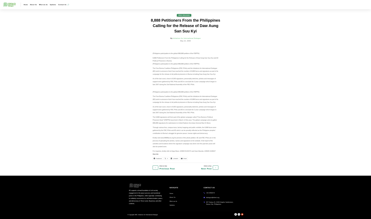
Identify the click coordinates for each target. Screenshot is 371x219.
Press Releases (184, 15)
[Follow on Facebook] (235, 214)
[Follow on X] (239, 214)
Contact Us (62, 4)
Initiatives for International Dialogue (187, 38)
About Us (33, 4)
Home (26, 4)
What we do (43, 4)
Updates (53, 4)
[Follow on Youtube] (242, 214)
